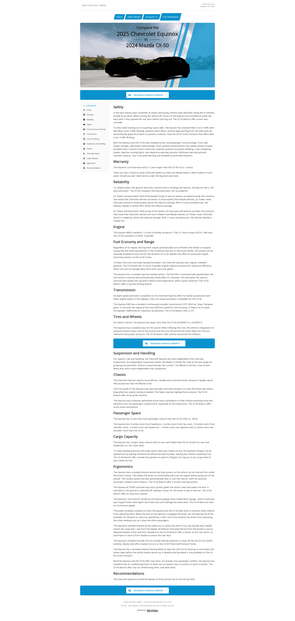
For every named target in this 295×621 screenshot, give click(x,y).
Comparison (91, 106)
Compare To (151, 16)
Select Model (134, 16)
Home (119, 16)
